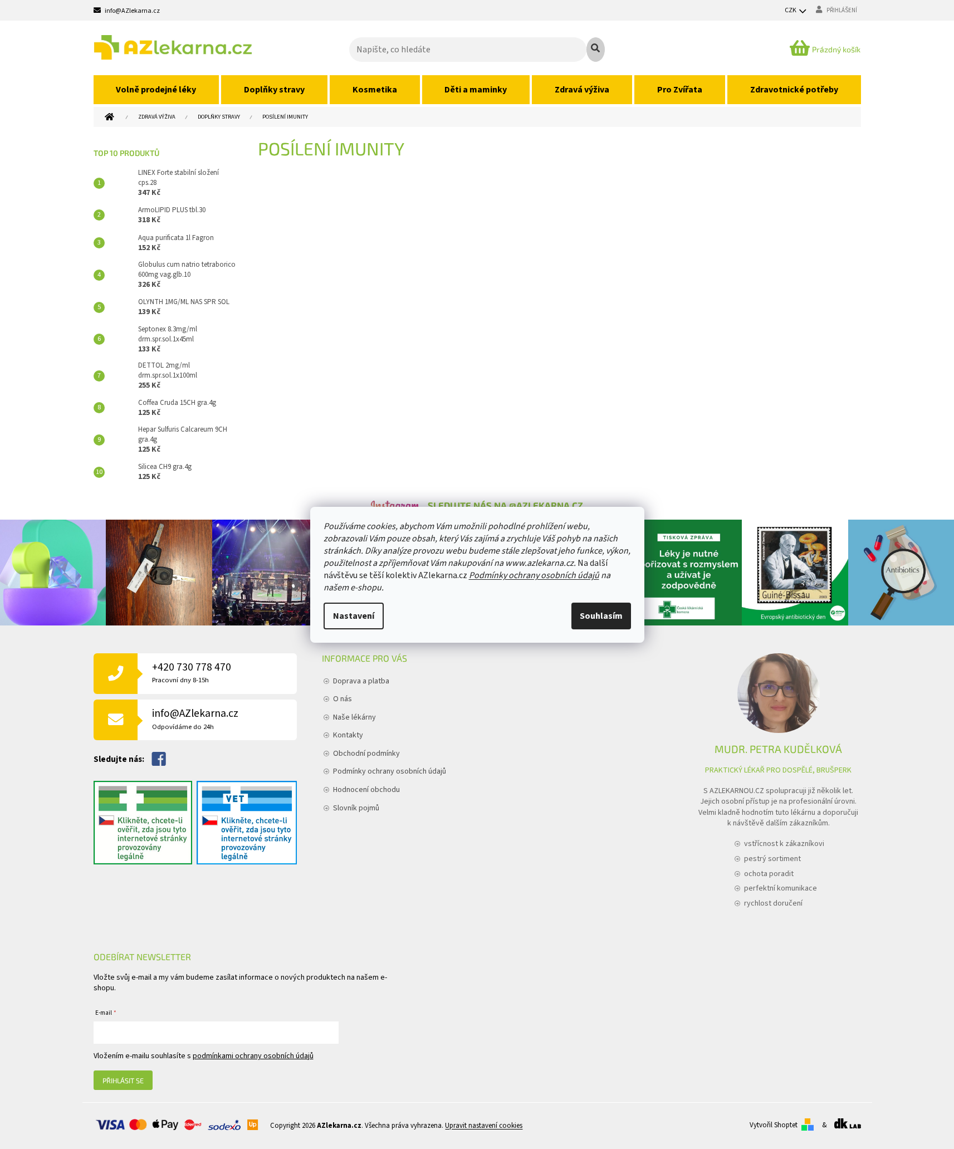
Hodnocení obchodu (366, 789)
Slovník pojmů (356, 808)
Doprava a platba (361, 681)
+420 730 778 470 (191, 672)
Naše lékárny (354, 717)
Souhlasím (601, 616)
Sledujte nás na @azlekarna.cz (505, 505)
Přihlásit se (123, 1080)
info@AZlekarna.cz (195, 719)
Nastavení (353, 616)
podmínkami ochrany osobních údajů (253, 1056)
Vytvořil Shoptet (774, 1125)
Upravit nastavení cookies (483, 1126)
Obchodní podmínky (366, 753)
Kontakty (348, 735)
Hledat (595, 49)
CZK (791, 10)
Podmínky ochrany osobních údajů (534, 575)
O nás (342, 699)
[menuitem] (156, 89)
